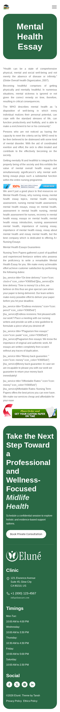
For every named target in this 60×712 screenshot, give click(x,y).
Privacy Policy (14, 701)
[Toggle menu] (54, 7)
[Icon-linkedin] (32, 684)
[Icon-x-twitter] (17, 684)
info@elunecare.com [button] (20, 597)
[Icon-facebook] (9, 684)
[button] (26, 534)
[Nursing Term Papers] (6, 7)
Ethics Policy (30, 701)
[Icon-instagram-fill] (25, 684)
